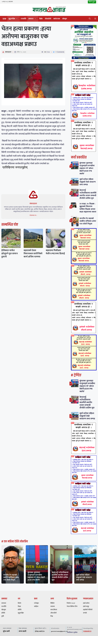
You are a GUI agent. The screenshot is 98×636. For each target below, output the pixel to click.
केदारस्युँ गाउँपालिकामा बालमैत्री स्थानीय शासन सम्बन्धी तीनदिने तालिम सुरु (88, 194)
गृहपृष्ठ (4, 18)
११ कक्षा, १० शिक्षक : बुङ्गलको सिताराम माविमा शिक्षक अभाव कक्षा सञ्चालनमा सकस (88, 207)
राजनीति (23, 18)
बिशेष (40, 18)
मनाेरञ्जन (56, 18)
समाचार (30, 18)
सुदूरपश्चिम (12, 18)
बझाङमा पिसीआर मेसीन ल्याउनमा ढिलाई (55, 251)
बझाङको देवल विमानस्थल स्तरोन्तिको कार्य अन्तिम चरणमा (33, 253)
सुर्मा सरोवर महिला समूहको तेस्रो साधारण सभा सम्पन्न (88, 182)
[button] (89, 19)
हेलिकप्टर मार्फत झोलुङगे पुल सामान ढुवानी (9, 253)
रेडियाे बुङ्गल (92, 1)
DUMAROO (87, 631)
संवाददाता (8, 52)
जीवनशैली (48, 18)
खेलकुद (64, 18)
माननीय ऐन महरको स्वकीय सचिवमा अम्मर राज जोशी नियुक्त (88, 221)
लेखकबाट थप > (33, 215)
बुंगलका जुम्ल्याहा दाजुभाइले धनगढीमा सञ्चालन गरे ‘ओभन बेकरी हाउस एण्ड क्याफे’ (87, 168)
